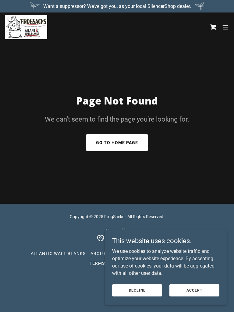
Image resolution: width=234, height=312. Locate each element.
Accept (194, 290)
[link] (26, 27)
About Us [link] (101, 253)
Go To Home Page (117, 142)
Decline (137, 290)
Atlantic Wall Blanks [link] (58, 253)
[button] (225, 27)
